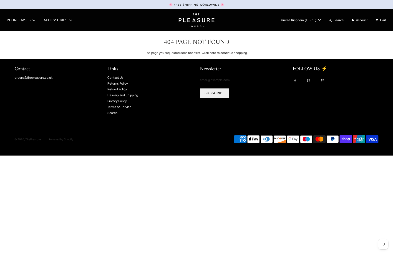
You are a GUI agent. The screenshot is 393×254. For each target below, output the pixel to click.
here (212, 53)
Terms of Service (119, 107)
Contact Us (115, 78)
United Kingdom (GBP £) (299, 20)
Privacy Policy (117, 101)
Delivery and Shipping (122, 95)
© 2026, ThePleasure (28, 139)
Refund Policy (117, 89)
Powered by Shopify (61, 139)
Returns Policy (117, 84)
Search (112, 113)
